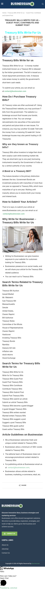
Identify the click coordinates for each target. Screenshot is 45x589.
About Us (5, 545)
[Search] (43, 4)
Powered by (8, 588)
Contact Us (6, 553)
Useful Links (7, 540)
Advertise (5, 549)
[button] (22, 582)
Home (4, 13)
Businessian (36, 563)
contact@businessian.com (15, 91)
